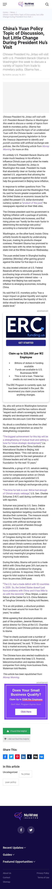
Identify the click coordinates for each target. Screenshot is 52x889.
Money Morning (11, 677)
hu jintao (25, 774)
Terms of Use (43, 877)
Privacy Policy (43, 873)
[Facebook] (21, 830)
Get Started (25, 342)
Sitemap (6, 882)
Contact (6, 877)
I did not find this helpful (18, 739)
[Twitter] (31, 830)
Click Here (26, 711)
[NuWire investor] (26, 4)
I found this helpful (18, 731)
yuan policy (10, 782)
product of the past (32, 203)
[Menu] (5, 4)
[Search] (47, 4)
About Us (7, 873)
